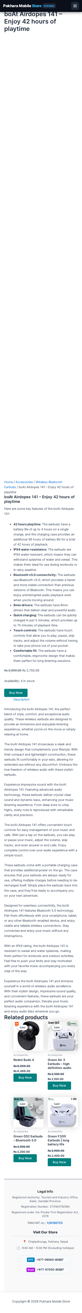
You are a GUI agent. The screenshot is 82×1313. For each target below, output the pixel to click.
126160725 (55, 1223)
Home (8, 482)
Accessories (24, 482)
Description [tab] (21, 699)
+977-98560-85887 (45, 1259)
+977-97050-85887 (46, 1269)
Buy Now (15, 693)
